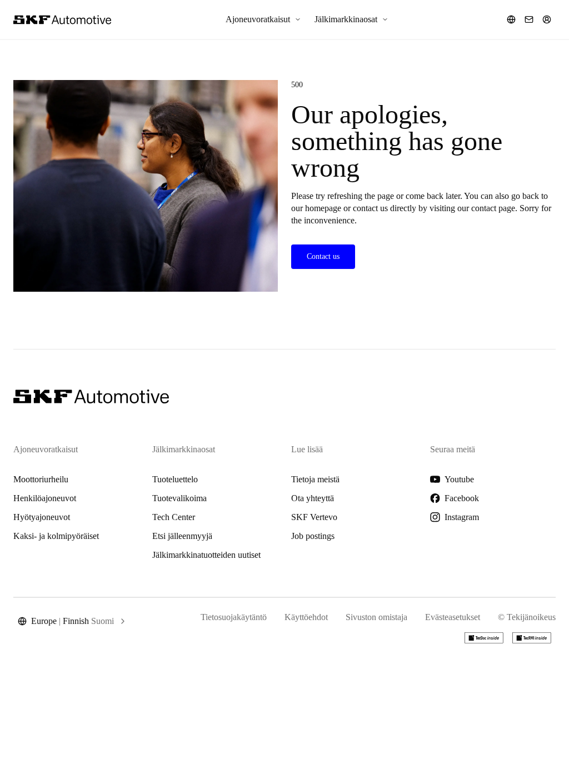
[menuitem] (263, 19)
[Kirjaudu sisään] (547, 19)
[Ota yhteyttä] (529, 19)
